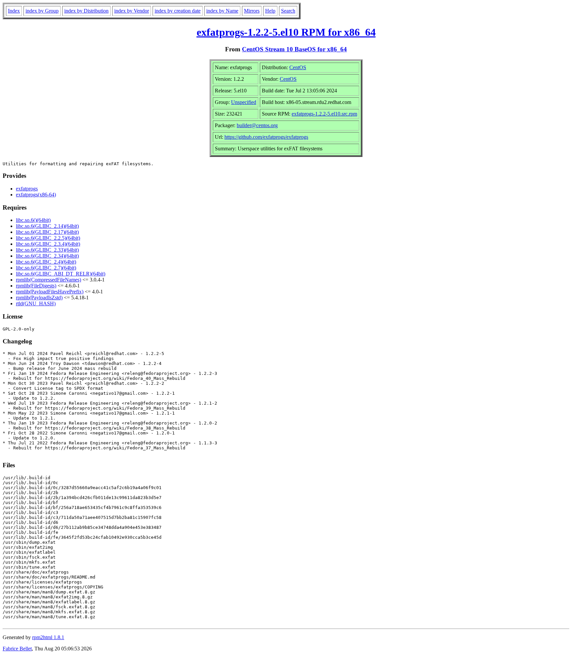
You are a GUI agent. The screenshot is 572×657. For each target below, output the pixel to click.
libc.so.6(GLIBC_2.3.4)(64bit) (48, 244)
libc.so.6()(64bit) (33, 220)
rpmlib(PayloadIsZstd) (39, 297)
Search (288, 11)
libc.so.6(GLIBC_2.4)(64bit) (46, 262)
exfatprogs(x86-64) (36, 194)
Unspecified (243, 102)
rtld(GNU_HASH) (36, 303)
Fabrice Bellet (17, 648)
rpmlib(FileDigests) (36, 285)
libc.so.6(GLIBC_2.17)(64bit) (47, 232)
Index (14, 11)
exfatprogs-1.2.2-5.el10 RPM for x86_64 (286, 32)
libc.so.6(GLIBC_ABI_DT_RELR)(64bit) (60, 274)
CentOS (297, 67)
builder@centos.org (257, 125)
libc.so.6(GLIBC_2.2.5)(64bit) (48, 238)
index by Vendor (131, 11)
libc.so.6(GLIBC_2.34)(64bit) (47, 256)
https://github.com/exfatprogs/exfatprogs (266, 137)
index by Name (222, 11)
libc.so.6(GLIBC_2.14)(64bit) (47, 226)
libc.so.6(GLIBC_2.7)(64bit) (46, 268)
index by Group (42, 11)
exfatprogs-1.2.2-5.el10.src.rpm (324, 114)
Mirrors (252, 11)
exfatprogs (27, 188)
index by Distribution (86, 11)
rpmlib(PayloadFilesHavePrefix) (49, 291)
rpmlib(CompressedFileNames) (48, 279)
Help (270, 11)
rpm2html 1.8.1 (48, 637)
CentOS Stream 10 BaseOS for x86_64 (294, 49)
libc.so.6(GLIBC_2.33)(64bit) (47, 250)
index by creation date (178, 11)
